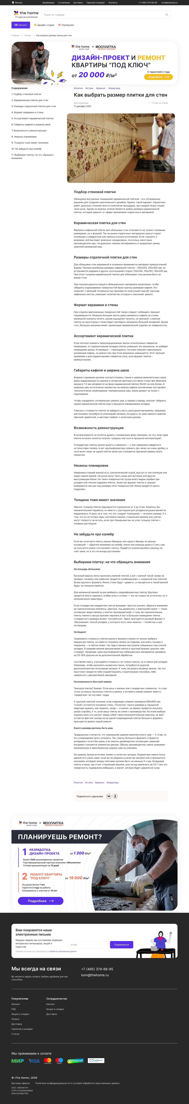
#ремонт (101, 88)
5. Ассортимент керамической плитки (32, 118)
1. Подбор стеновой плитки (26, 94)
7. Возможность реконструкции (28, 130)
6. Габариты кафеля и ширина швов (30, 124)
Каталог (23, 25)
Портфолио (68, 25)
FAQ (13, 1009)
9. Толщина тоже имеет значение (29, 142)
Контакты (113, 2)
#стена (89, 88)
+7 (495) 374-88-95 (147, 2)
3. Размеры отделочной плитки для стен (33, 106)
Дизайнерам (48, 2)
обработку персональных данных (63, 951)
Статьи (28, 35)
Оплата (15, 1019)
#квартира (114, 88)
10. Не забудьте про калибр (26, 148)
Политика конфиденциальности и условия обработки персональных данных (77, 1083)
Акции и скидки (20, 1014)
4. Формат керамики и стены (27, 112)
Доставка (78, 2)
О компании (64, 2)
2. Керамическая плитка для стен (29, 100)
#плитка (78, 88)
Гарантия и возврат (95, 2)
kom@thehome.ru (170, 2)
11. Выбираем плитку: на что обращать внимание (32, 156)
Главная (15, 35)
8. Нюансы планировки (24, 136)
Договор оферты (20, 1083)
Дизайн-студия (45, 25)
